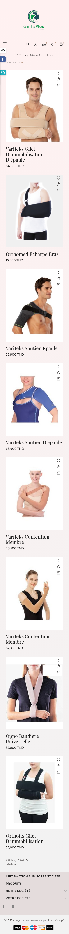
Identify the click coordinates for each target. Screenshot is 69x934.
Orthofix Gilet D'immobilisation (25, 838)
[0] (44, 44)
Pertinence (13, 62)
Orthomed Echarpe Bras (32, 254)
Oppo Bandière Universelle (22, 739)
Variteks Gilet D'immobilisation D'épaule (25, 154)
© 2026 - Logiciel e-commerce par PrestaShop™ (34, 920)
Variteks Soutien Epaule (32, 348)
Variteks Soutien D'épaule (34, 442)
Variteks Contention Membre (27, 539)
